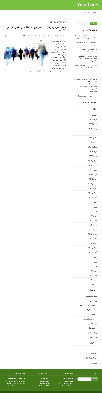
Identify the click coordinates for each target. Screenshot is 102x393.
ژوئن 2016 (93, 261)
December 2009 (43, 381)
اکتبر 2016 (93, 243)
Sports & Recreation (66, 383)
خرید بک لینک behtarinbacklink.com (85, 79)
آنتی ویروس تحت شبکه (84, 96)
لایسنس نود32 (92, 81)
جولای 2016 (93, 257)
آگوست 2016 (92, 252)
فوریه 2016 (93, 280)
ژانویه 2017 (93, 229)
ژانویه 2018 (93, 179)
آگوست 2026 (92, 115)
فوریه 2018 (93, 174)
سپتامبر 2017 (92, 193)
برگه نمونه (88, 12)
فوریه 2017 (93, 225)
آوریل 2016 (93, 271)
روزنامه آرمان (92, 300)
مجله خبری (93, 337)
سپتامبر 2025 (92, 147)
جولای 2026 (93, 119)
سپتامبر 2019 (92, 161)
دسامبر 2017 (92, 184)
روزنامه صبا (93, 328)
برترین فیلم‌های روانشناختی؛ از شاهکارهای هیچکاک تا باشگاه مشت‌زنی (86, 58)
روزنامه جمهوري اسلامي (88, 305)
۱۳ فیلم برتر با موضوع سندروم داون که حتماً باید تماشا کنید (86, 50)
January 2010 (44, 379)
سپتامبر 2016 (92, 248)
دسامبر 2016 (92, 234)
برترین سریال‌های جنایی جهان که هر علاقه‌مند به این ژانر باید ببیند (86, 36)
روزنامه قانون (92, 333)
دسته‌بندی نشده (31, 35)
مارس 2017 (93, 220)
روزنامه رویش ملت (90, 319)
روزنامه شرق (92, 323)
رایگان (95, 93)
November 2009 (43, 383)
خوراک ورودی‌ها (91, 353)
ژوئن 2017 (93, 206)
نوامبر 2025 (93, 138)
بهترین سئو (93, 91)
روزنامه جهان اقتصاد (90, 310)
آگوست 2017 (92, 197)
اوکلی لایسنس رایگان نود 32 (88, 86)
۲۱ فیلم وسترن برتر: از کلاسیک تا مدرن (86, 43)
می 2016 (94, 266)
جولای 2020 (93, 151)
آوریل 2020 (93, 156)
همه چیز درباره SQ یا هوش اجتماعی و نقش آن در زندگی (36, 28)
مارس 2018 (93, 170)
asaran (61, 35)
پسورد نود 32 (93, 84)
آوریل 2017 (93, 216)
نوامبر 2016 (93, 239)
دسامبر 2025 (92, 133)
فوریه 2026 (93, 124)
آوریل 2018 (93, 165)
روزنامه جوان (92, 314)
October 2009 (44, 386)
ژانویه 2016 (93, 284)
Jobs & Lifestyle (67, 386)
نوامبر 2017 (93, 188)
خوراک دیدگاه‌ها (91, 358)
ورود (95, 349)
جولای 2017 (93, 202)
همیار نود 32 (93, 89)
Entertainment (68, 379)
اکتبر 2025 (93, 142)
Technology (69, 381)
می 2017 (94, 211)
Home (95, 12)
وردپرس (94, 362)
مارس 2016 (93, 275)
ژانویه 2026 (93, 129)
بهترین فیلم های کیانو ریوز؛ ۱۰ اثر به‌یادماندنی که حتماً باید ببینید (86, 66)
